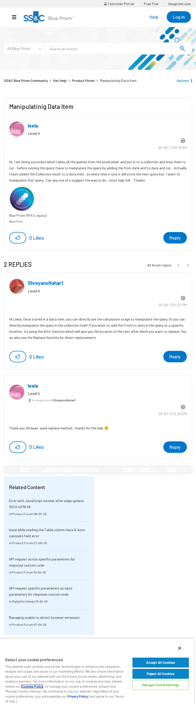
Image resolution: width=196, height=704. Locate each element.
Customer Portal (120, 4)
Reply (175, 237)
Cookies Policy (32, 686)
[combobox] (118, 48)
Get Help (60, 80)
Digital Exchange (23, 601)
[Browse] (16, 17)
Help (154, 17)
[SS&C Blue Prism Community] (48, 17)
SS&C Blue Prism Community (26, 80)
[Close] (179, 648)
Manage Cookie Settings (160, 685)
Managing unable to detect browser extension (44, 617)
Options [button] (183, 80)
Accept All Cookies (160, 662)
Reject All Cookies (160, 674)
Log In (179, 17)
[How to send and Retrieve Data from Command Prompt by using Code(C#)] (187, 265)
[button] (17, 238)
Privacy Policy (77, 696)
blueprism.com (179, 4)
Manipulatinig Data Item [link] (118, 80)
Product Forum (83, 80)
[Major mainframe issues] (179, 265)
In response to (54, 400)
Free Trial (151, 4)
